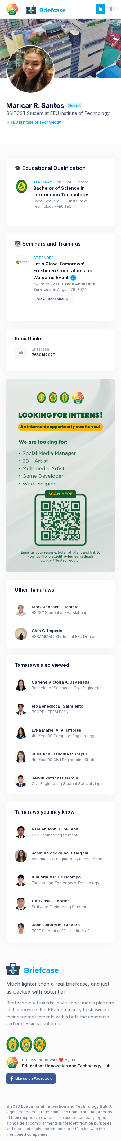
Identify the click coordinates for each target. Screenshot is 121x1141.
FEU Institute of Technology (36, 122)
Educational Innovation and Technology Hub (66, 1066)
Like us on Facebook (33, 1078)
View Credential (51, 299)
